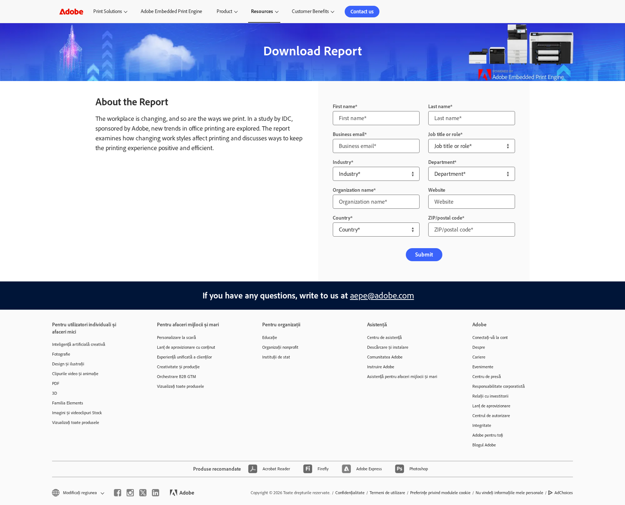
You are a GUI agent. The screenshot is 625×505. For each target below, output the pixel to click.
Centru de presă (486, 376)
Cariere (478, 357)
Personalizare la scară (176, 337)
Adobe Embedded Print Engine (171, 11)
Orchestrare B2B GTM (176, 376)
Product (224, 11)
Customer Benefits (310, 11)
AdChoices (563, 492)
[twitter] (142, 492)
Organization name (353, 190)
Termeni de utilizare (387, 492)
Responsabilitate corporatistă (498, 386)
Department (441, 162)
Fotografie (61, 354)
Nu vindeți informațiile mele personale (509, 492)
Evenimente (482, 366)
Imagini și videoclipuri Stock (77, 412)
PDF (55, 383)
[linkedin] (155, 492)
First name (344, 106)
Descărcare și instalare (387, 347)
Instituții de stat (276, 357)
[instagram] (130, 492)
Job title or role (444, 134)
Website (436, 190)
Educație (269, 337)
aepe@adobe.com (382, 295)
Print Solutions (107, 11)
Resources (262, 11)
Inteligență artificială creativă (78, 344)
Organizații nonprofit (280, 347)
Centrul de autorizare (491, 415)
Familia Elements (67, 403)
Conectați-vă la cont (490, 337)
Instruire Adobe (380, 366)
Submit (424, 254)
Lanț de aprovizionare (491, 405)
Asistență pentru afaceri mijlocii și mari (402, 376)
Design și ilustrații (68, 363)
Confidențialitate (350, 492)
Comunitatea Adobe (385, 357)
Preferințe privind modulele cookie (440, 492)
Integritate (481, 425)
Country (341, 218)
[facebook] (117, 492)
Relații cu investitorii (490, 396)
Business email (349, 134)
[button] (77, 493)
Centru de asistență (384, 337)
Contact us (362, 11)
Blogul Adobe (484, 444)
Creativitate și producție (178, 366)
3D (54, 393)
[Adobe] (71, 11)
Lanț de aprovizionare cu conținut (186, 347)
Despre (478, 347)
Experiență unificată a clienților (184, 357)
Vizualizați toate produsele (75, 422)
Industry (342, 162)
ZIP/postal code (445, 218)
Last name (439, 106)
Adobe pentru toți (487, 435)
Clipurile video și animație (75, 373)
